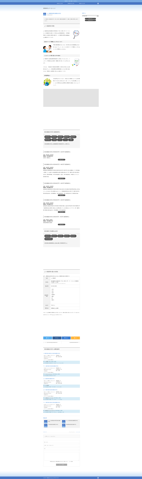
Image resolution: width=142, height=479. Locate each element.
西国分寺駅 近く (48, 139)
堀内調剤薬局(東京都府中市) (71, 424)
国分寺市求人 (90, 20)
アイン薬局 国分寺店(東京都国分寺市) (50, 366)
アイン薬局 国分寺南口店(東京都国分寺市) (51, 402)
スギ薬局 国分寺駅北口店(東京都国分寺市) (51, 353)
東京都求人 (90, 18)
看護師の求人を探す (82, 3)
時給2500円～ (73, 136)
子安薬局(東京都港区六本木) (53, 424)
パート (60, 139)
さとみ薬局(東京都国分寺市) (48, 378)
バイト (65, 139)
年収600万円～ (47, 136)
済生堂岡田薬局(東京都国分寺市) (74, 342)
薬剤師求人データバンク (49, 8)
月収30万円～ (60, 136)
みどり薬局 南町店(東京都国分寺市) (50, 389)
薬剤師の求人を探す (60, 3)
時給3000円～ (66, 136)
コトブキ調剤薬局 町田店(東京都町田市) (54, 421)
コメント (53, 314)
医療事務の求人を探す (71, 3)
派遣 (71, 139)
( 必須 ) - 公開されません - (49, 445)
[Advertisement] (80, 9)
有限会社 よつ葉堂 (54, 308)
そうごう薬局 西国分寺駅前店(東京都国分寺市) (51, 342)
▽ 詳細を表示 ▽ (62, 159)
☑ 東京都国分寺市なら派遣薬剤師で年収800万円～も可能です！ (57, 143)
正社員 (54, 139)
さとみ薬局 (47, 385)
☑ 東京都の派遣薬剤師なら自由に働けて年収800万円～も (55, 243)
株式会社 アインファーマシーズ (50, 410)
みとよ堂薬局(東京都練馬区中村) (72, 420)
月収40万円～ (54, 136)
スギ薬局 (46, 361)
